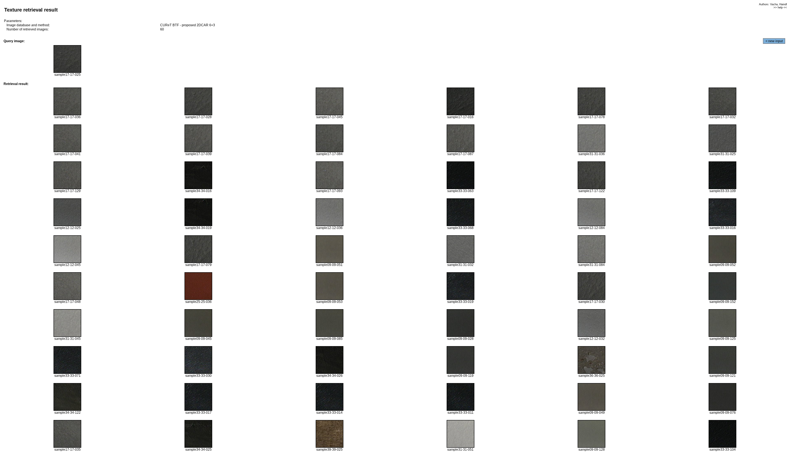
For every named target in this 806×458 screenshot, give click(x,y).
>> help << (780, 7)
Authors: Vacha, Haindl (773, 4)
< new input (774, 41)
